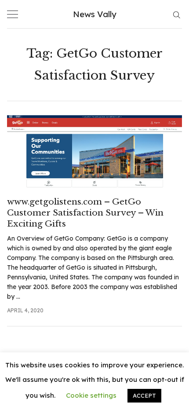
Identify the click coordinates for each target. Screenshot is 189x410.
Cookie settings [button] (91, 395)
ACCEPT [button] (144, 395)
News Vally (94, 14)
